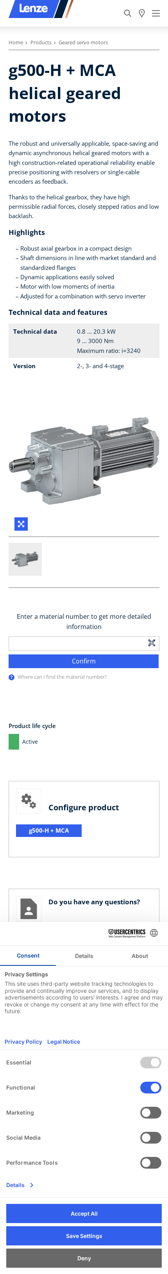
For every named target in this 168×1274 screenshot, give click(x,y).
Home (16, 42)
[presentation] (11, 677)
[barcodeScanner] (152, 642)
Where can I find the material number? (62, 676)
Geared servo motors (83, 42)
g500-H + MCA (49, 830)
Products (41, 42)
